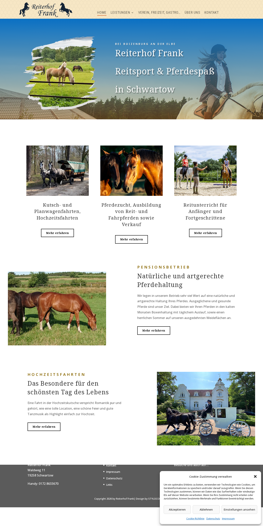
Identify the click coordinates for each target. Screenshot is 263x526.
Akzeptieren (177, 509)
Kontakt (111, 465)
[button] (255, 476)
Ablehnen (206, 509)
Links (109, 484)
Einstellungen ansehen (239, 509)
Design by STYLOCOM (149, 498)
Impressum (228, 518)
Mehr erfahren (57, 233)
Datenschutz (213, 518)
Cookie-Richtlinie (195, 518)
